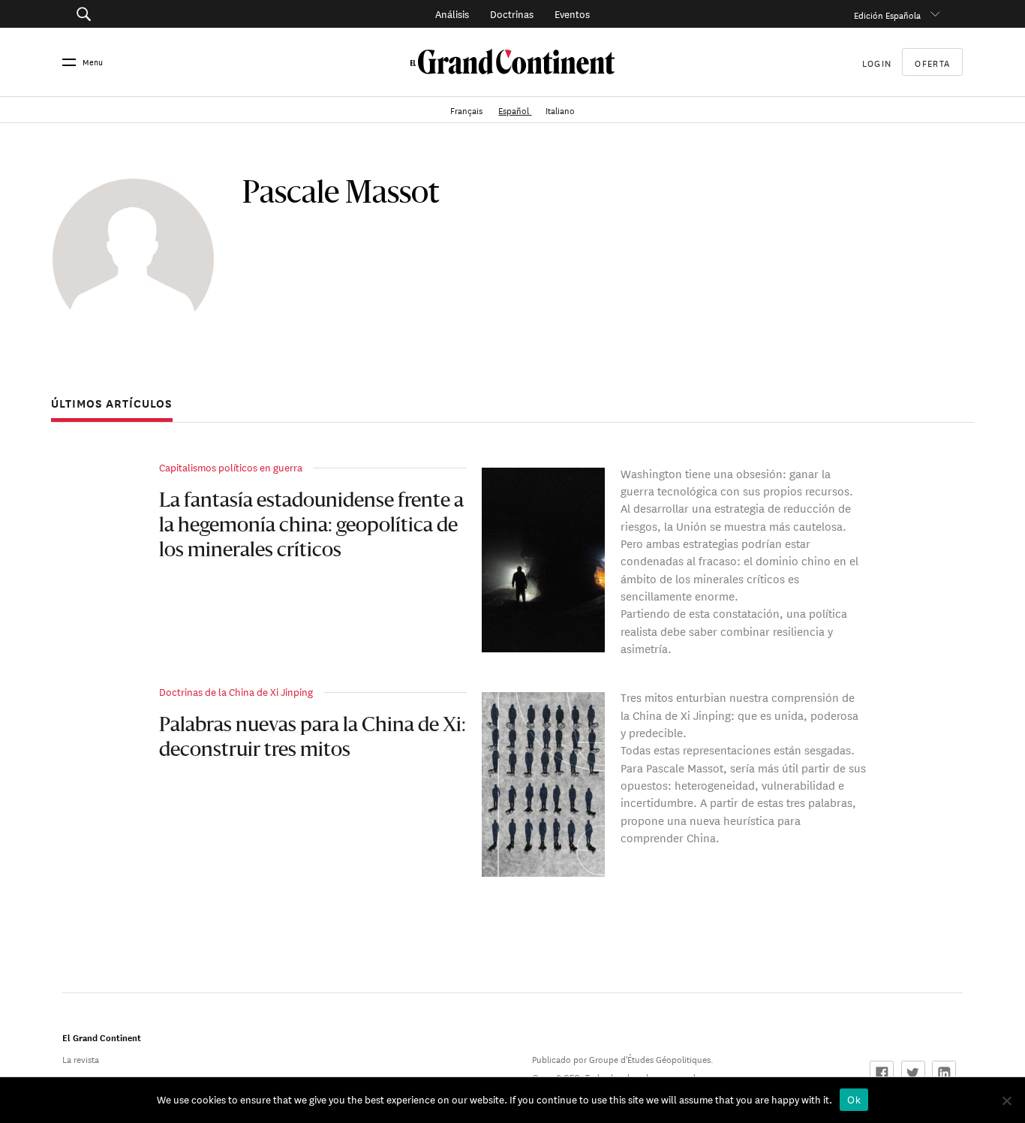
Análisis (452, 13)
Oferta (932, 62)
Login (877, 62)
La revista (80, 1058)
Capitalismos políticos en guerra (230, 466)
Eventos (572, 13)
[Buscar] (152, 14)
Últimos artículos (112, 403)
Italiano (560, 109)
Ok (854, 1100)
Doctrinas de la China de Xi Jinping (236, 691)
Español (514, 109)
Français (467, 109)
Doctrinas (512, 13)
